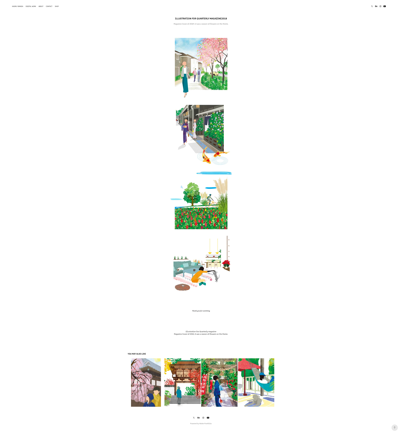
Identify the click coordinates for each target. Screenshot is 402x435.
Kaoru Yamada (17, 6)
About (41, 6)
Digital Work (31, 6)
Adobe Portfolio (205, 423)
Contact (49, 6)
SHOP (57, 6)
